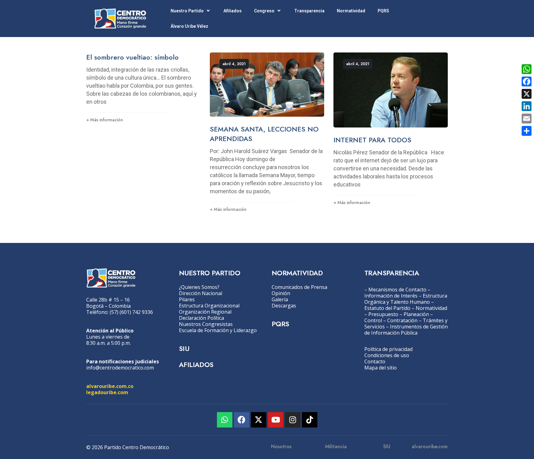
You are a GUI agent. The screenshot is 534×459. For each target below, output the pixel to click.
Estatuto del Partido (387, 308)
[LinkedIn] (526, 106)
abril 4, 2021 (234, 64)
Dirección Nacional (200, 293)
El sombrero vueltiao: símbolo (132, 57)
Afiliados (232, 10)
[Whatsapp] (224, 420)
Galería (280, 299)
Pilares (187, 299)
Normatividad (351, 10)
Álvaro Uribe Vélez (189, 26)
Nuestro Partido (187, 10)
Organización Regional (205, 311)
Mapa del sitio (380, 367)
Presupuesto (383, 314)
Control (373, 320)
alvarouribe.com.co (110, 386)
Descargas (284, 305)
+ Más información (104, 120)
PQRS (383, 10)
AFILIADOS (196, 364)
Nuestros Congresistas (206, 324)
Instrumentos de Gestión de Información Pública (406, 329)
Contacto (374, 361)
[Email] (526, 118)
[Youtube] (275, 420)
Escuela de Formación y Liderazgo (218, 330)
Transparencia (309, 10)
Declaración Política (201, 318)
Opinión (281, 293)
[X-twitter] (258, 420)
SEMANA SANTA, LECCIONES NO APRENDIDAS (264, 134)
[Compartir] (526, 131)
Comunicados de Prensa (299, 287)
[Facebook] (241, 420)
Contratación (402, 320)
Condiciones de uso (386, 355)
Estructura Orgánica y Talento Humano (405, 298)
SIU (184, 348)
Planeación (416, 314)
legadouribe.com (107, 392)
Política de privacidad (388, 349)
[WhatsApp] (526, 69)
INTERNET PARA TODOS (372, 140)
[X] (526, 94)
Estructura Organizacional (209, 305)
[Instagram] (292, 420)
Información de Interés (390, 295)
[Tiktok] (309, 420)
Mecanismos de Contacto (397, 289)
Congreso (264, 10)
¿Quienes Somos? (199, 287)
